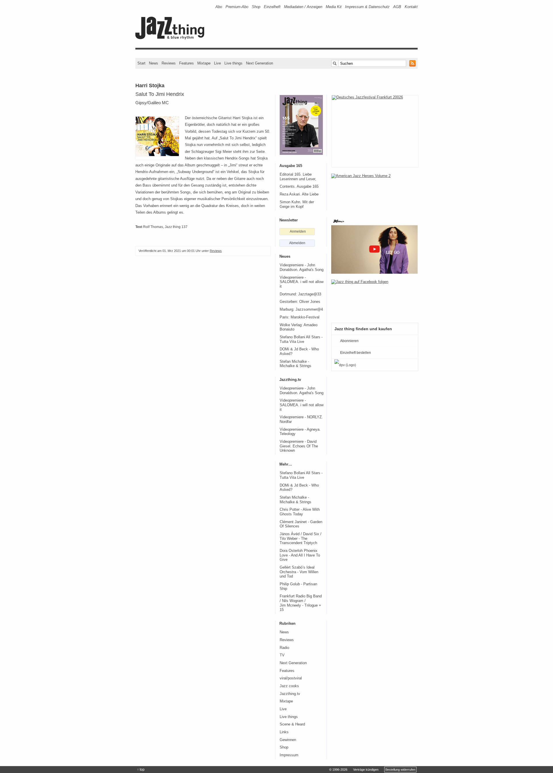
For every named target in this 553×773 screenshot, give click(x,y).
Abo (218, 7)
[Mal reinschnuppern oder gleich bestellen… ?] (374, 192)
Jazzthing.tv (290, 694)
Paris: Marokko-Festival (299, 317)
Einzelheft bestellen (355, 353)
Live (217, 63)
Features (186, 63)
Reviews (169, 63)
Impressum (289, 755)
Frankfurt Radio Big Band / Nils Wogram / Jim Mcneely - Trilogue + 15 (301, 603)
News (153, 63)
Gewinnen (288, 740)
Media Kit (334, 7)
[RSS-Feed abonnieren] (412, 63)
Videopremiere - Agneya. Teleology (300, 432)
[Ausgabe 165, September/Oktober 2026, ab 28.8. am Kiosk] (301, 125)
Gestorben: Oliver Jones (300, 302)
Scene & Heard (292, 724)
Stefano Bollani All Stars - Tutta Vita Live (301, 339)
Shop (256, 7)
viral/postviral (291, 678)
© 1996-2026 (338, 769)
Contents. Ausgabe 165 (299, 187)
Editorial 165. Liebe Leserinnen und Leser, (298, 176)
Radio (284, 648)
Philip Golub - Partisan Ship (298, 586)
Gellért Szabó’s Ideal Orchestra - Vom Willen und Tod (299, 571)
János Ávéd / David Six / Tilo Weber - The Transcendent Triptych (300, 538)
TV (282, 655)
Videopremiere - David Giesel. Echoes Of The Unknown (299, 446)
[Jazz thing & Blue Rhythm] (171, 38)
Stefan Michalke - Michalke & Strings (295, 364)
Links (284, 732)
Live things (233, 63)
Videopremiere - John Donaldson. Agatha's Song (301, 267)
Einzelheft (272, 7)
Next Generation (259, 63)
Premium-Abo (237, 7)
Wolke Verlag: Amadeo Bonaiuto (298, 327)
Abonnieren (349, 341)
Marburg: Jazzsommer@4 (301, 309)
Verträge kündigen (365, 769)
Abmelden (297, 243)
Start (141, 63)
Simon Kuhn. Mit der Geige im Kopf (297, 204)
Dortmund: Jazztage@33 (300, 294)
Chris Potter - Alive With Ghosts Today (300, 512)
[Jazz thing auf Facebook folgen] (374, 298)
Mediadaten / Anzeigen (303, 7)
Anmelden (298, 231)
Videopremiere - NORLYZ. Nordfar (301, 419)
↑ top (141, 770)
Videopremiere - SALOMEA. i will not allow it (301, 282)
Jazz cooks (289, 686)
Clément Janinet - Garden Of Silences (301, 524)
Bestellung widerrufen (400, 769)
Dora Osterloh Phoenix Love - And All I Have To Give (300, 555)
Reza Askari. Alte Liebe (299, 194)
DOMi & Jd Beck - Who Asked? (299, 351)
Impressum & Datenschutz (367, 7)
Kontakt (411, 7)
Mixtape (204, 63)
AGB (397, 7)
